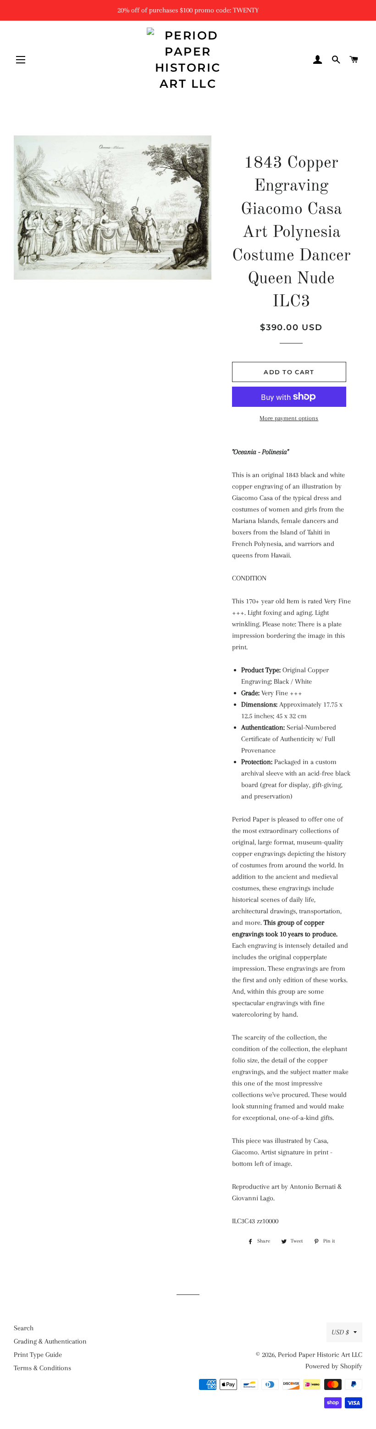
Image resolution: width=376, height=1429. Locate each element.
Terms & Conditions (42, 1368)
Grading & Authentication (50, 1341)
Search (23, 1328)
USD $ (340, 1332)
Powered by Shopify (333, 1366)
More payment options (289, 418)
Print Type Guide (38, 1354)
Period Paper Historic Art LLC (320, 1354)
